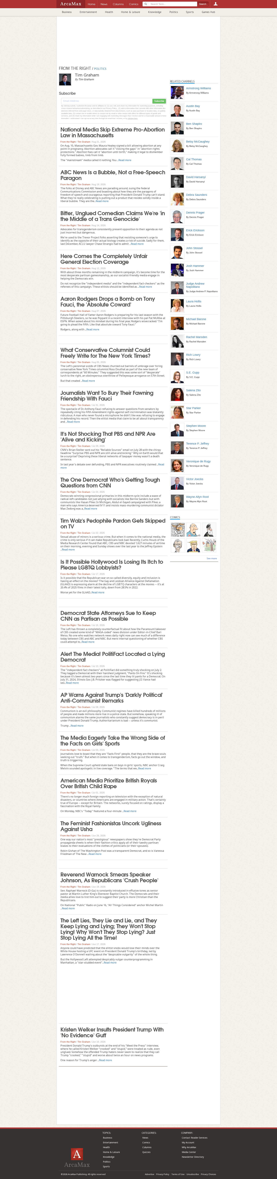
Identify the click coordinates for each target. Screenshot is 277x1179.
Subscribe (159, 101)
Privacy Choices (208, 1174)
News (145, 1137)
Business (67, 12)
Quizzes (146, 1152)
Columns (146, 1147)
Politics (173, 12)
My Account (188, 1142)
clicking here (133, 118)
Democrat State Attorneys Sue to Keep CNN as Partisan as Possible (108, 615)
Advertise (149, 1174)
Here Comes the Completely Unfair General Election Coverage (103, 258)
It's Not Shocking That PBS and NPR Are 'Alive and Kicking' (107, 436)
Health (109, 12)
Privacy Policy (162, 1174)
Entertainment (88, 12)
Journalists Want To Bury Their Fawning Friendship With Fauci (106, 395)
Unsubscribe (193, 1174)
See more (212, 558)
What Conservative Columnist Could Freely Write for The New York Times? (105, 352)
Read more (124, 160)
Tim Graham (84, 141)
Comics (146, 1142)
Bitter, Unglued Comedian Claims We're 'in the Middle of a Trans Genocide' (112, 215)
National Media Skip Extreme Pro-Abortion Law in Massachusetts (112, 132)
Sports (190, 12)
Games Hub (208, 12)
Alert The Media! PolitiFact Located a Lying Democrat (112, 656)
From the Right (68, 141)
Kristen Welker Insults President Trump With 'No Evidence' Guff (112, 1032)
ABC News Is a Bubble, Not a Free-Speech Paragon (112, 174)
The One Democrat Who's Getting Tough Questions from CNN (110, 482)
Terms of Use (178, 1174)
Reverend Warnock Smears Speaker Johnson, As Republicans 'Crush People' (109, 877)
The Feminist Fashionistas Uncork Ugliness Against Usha (110, 826)
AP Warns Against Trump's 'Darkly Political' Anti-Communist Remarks (111, 697)
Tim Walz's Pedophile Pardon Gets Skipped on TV (112, 523)
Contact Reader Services (194, 1137)
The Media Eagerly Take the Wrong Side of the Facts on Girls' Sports (112, 740)
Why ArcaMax (189, 1147)
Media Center (189, 1152)
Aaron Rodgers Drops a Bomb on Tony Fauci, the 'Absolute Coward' (107, 301)
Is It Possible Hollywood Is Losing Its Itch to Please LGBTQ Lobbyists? (111, 564)
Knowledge (154, 12)
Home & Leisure (130, 12)
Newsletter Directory (193, 1156)
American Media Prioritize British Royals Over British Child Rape (108, 783)
